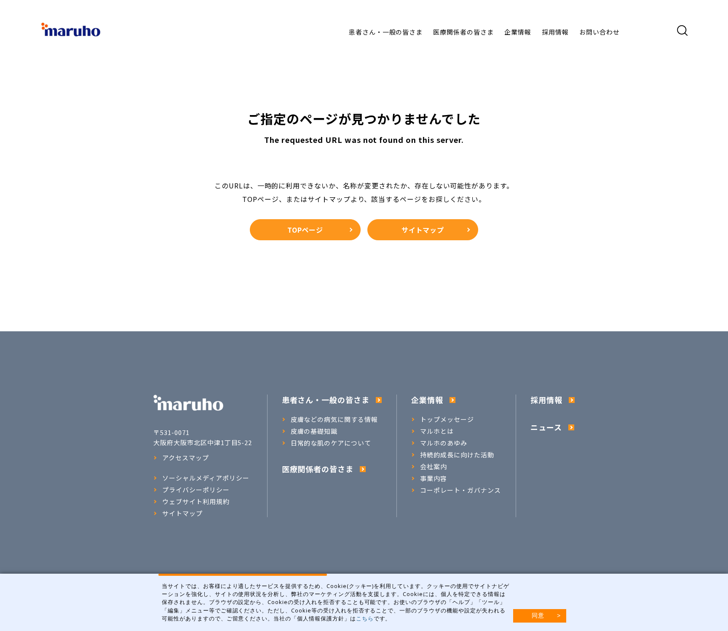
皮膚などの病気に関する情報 (334, 419)
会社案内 (433, 466)
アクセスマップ (185, 458)
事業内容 (433, 478)
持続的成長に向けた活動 (457, 455)
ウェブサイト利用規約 (196, 501)
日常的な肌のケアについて (331, 443)
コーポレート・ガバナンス (460, 490)
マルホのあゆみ (443, 443)
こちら (365, 618)
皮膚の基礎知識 (314, 431)
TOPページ (305, 230)
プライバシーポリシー (196, 490)
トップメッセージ (447, 419)
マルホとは (437, 431)
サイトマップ (422, 230)
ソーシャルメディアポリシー (205, 478)
